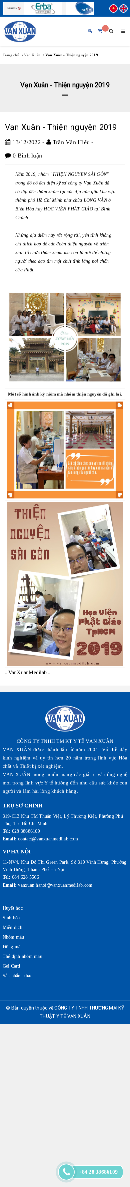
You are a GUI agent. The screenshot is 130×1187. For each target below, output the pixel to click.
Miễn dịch (12, 927)
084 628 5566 (25, 877)
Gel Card (11, 966)
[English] (123, 8)
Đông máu (13, 946)
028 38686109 (26, 831)
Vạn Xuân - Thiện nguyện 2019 (61, 127)
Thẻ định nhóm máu (22, 956)
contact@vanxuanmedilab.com (48, 838)
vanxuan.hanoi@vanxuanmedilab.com (55, 885)
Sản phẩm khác (17, 975)
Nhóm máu (13, 937)
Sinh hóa (11, 917)
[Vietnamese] (113, 8)
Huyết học (13, 908)
